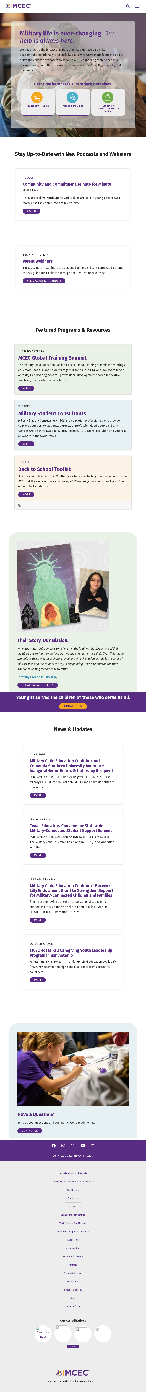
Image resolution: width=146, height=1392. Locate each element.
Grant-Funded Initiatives (73, 1215)
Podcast (29, 177)
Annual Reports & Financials (73, 1173)
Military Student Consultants (52, 413)
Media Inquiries (73, 1248)
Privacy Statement (73, 1273)
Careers (73, 1206)
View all (73, 1346)
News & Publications (73, 1256)
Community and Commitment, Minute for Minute (67, 184)
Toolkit (23, 462)
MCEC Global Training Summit (52, 358)
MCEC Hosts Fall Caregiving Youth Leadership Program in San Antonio (71, 953)
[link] (38, 99)
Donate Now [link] (73, 706)
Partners (73, 1264)
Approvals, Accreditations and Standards (73, 1181)
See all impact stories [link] (38, 685)
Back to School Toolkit (44, 469)
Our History (73, 1190)
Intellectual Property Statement (73, 1231)
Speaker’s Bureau (73, 1289)
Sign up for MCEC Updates (75, 1156)
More (26, 388)
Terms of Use (73, 1306)
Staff (73, 1298)
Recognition (73, 1281)
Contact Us (30, 1130)
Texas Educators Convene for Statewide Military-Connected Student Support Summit (71, 828)
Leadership (73, 1239)
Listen (31, 211)
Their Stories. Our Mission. (73, 1223)
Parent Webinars (38, 261)
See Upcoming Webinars (44, 280)
